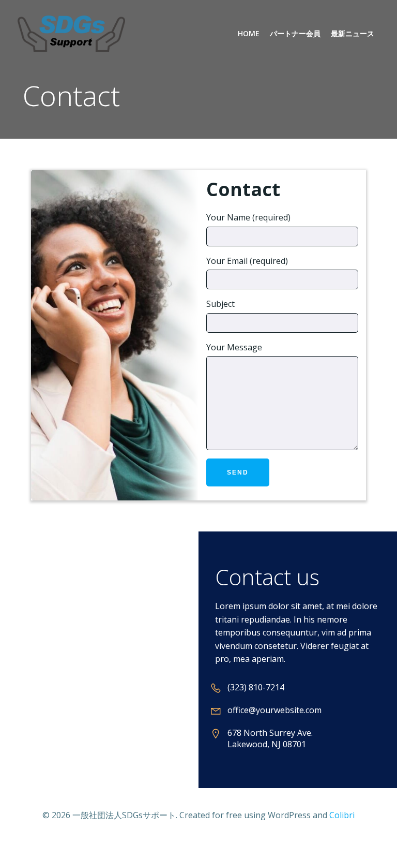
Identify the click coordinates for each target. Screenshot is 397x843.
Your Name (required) (248, 217)
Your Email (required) (247, 261)
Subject (220, 303)
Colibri (342, 815)
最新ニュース (352, 33)
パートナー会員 (295, 33)
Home (248, 33)
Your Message (234, 347)
